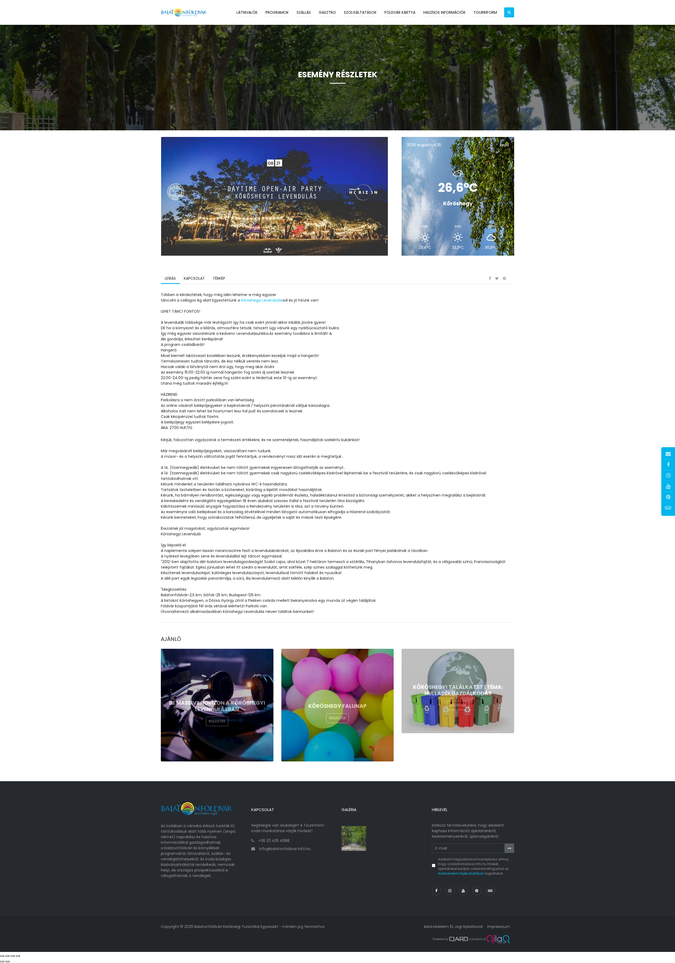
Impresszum (498, 926)
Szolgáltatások (360, 12)
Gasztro (327, 12)
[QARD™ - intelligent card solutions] (458, 939)
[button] (509, 12)
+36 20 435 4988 (274, 840)
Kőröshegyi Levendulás (262, 300)
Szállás (304, 12)
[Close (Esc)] (2, 956)
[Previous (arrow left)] (2, 961)
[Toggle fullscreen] (13, 956)
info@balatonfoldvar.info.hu (285, 848)
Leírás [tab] (170, 278)
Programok (277, 12)
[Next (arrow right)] (7, 961)
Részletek (217, 721)
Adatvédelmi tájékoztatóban (461, 873)
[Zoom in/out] (18, 956)
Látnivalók (247, 12)
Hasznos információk (444, 12)
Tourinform (485, 12)
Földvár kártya (399, 12)
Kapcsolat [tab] (194, 278)
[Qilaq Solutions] (498, 939)
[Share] (7, 956)
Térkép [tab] (219, 278)
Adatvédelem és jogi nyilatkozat (453, 926)
